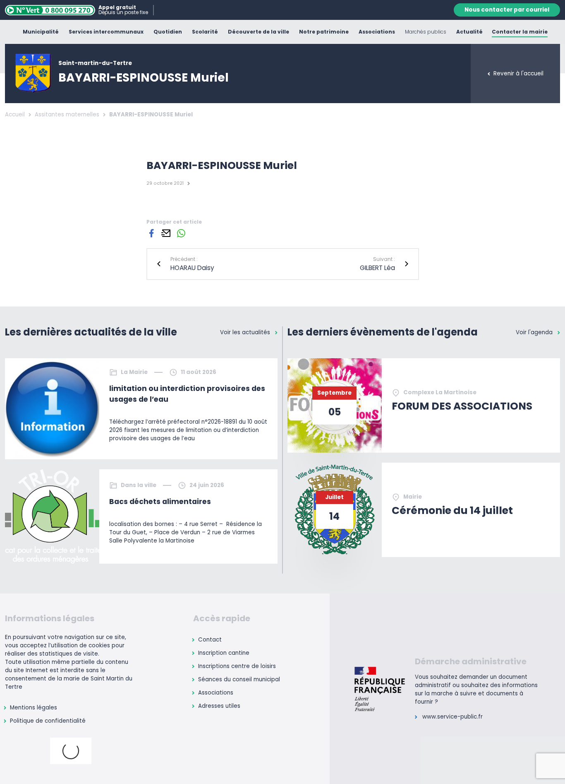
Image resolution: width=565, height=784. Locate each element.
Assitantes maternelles (67, 114)
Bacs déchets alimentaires (160, 502)
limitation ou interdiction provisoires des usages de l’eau (187, 394)
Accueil (15, 114)
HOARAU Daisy (192, 267)
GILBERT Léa (377, 267)
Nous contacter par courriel (506, 10)
